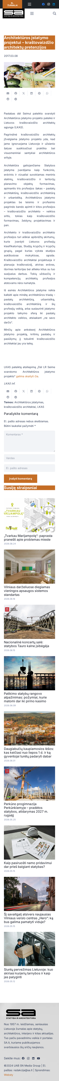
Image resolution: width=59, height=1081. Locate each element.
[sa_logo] (14, 13)
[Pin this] (39, 93)
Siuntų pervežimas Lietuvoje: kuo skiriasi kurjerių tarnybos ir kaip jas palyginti (28, 973)
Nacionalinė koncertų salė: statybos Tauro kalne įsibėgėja (26, 644)
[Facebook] (43, 4)
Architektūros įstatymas (28, 402)
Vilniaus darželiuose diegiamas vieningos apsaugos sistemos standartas (27, 591)
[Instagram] (48, 4)
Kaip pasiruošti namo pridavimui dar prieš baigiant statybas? (28, 865)
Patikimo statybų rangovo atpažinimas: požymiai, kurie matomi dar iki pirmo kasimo (25, 697)
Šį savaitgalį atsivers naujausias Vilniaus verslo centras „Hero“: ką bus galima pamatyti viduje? (28, 918)
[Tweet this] (24, 93)
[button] (54, 13)
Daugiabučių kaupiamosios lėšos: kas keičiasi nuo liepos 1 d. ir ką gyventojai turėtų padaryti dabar (29, 752)
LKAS (40, 406)
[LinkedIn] (53, 4)
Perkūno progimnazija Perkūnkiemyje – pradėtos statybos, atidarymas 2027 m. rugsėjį (26, 809)
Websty (8, 1074)
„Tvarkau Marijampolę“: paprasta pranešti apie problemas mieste (28, 537)
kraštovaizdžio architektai (20, 406)
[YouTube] (38, 1058)
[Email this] (8, 93)
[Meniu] (29, 4)
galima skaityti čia (27, 376)
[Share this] (16, 93)
